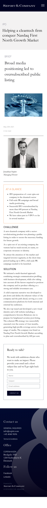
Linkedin (7, 477)
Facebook (7, 473)
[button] (42, 5)
